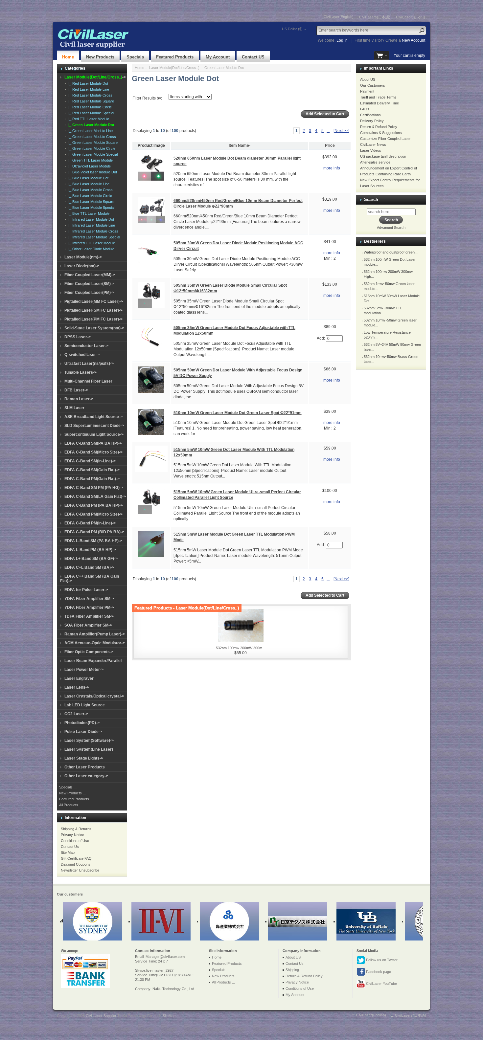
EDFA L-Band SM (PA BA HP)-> (93, 541)
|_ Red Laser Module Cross (89, 95)
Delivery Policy (372, 121)
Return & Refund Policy (378, 127)
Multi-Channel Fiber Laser (88, 381)
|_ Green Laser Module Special (92, 154)
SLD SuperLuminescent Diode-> (94, 425)
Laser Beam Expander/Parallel (93, 660)
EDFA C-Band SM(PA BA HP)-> (93, 443)
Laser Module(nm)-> (83, 257)
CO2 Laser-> (76, 714)
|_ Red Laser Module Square (90, 101)
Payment (367, 91)
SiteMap (169, 1016)
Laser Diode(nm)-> (81, 266)
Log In (342, 40)
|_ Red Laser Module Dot (87, 83)
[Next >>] (341, 130)
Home (68, 57)
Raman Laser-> (78, 399)
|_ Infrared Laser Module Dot (90, 219)
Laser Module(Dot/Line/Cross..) (174, 68)
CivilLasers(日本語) (374, 17)
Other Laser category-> (86, 776)
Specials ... (68, 787)
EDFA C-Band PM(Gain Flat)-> (92, 478)
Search (371, 199)
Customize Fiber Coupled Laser (385, 139)
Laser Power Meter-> (84, 669)
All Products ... (70, 805)
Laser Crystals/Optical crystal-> (94, 696)
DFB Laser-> (76, 390)
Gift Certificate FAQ (76, 858)
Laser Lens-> (76, 687)
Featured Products (175, 57)
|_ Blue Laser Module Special (90, 208)
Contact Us (70, 847)
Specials (135, 57)
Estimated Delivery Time (379, 103)
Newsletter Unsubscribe (80, 870)
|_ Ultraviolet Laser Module (88, 166)
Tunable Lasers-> (80, 372)
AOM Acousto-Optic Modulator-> (94, 643)
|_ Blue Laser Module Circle (89, 196)
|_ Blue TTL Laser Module (87, 213)
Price (330, 145)
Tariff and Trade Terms (378, 97)
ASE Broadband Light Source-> (93, 416)
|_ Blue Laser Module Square (90, 202)
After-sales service (375, 162)
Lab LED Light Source (84, 705)
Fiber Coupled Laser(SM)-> (89, 283)
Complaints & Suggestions (381, 133)
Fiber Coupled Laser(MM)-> (89, 275)
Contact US (253, 57)
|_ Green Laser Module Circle (90, 148)
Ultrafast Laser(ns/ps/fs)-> (89, 363)
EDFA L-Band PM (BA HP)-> (90, 549)
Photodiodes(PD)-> (82, 722)
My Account (218, 57)
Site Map (68, 852)
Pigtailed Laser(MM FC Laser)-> (93, 301)
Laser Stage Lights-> (83, 758)
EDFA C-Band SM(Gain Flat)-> (92, 470)
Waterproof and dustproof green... (391, 252)
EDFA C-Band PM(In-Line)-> (90, 523)
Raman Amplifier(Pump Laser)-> (94, 634)
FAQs (364, 109)
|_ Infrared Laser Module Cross (92, 231)
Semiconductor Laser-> (86, 345)
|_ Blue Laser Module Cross (89, 190)
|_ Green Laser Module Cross (91, 137)
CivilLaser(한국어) (410, 17)
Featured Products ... (76, 799)
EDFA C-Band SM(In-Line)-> (90, 461)
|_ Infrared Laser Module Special (93, 237)
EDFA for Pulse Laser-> (86, 589)
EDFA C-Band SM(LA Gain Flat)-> (95, 496)
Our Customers (372, 85)
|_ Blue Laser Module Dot (87, 178)
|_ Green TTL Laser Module (89, 160)
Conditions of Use (75, 841)
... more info (329, 168)
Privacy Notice (72, 835)
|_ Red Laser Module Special (90, 113)
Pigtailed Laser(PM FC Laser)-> (93, 319)
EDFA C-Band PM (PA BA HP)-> (93, 505)
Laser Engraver (79, 678)
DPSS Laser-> (77, 337)
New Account (413, 40)
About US (367, 79)
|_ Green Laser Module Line (89, 131)
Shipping (292, 970)
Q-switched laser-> (82, 354)
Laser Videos (370, 150)
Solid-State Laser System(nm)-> (94, 328)
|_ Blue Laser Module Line (87, 184)
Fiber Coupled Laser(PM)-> (89, 292)
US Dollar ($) (292, 29)
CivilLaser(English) (339, 17)
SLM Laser (74, 408)
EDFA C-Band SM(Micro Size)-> (93, 452)
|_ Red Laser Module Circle (89, 107)
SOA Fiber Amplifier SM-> (88, 625)
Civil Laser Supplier (101, 1016)
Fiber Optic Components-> (88, 652)
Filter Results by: (147, 98)
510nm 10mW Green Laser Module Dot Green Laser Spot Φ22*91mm (237, 412)
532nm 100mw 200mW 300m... (240, 648)
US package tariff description (383, 156)
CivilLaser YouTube (381, 983)
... (328, 130)
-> (95, 77)
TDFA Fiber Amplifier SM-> (89, 616)
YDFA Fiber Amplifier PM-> (89, 607)
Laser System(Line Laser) (88, 749)
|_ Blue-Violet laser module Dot (91, 172)
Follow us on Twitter (381, 960)
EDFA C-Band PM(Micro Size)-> (93, 514)
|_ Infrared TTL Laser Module (90, 243)
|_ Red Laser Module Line (87, 89)
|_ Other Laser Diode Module (90, 249)
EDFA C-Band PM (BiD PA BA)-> (94, 532)
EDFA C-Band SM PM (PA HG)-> (93, 487)
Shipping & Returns (76, 829)
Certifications (370, 115)
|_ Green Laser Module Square (92, 142)
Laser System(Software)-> (89, 740)
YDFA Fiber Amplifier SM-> (89, 598)
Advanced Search (391, 228)
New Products (100, 57)
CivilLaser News (373, 144)
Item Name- (239, 145)
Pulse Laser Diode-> (83, 731)
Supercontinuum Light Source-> (94, 434)
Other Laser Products (84, 767)
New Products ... (72, 793)
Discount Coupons (75, 864)
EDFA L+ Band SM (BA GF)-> (91, 558)
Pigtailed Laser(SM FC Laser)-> (93, 310)
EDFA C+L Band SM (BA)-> (89, 567)
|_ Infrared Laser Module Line (90, 225)
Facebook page (378, 972)
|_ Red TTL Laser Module (87, 119)
